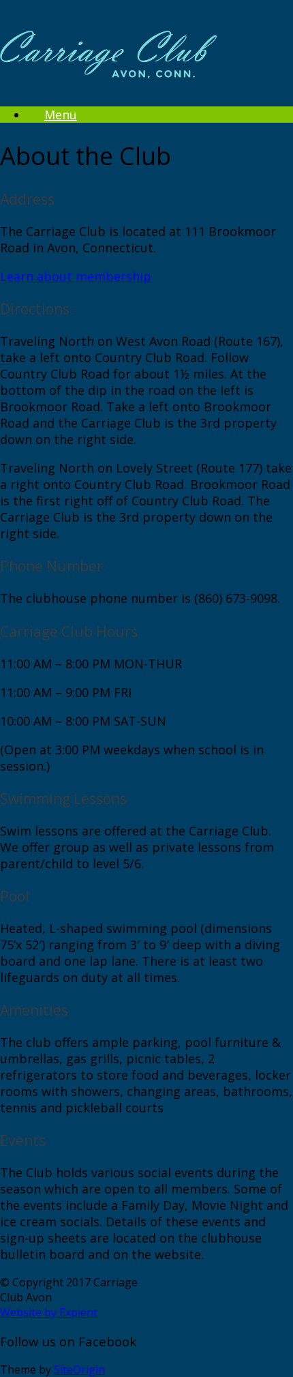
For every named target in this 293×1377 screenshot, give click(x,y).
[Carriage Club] (108, 67)
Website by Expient (48, 1312)
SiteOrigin (79, 1369)
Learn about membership (75, 276)
